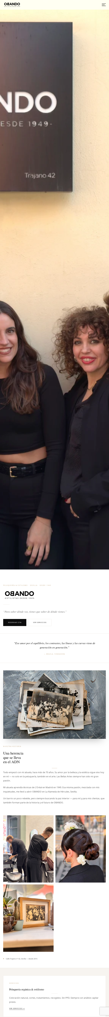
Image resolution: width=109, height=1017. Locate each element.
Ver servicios (39, 622)
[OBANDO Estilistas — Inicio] (12, 4)
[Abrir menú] (104, 4)
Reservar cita (14, 622)
